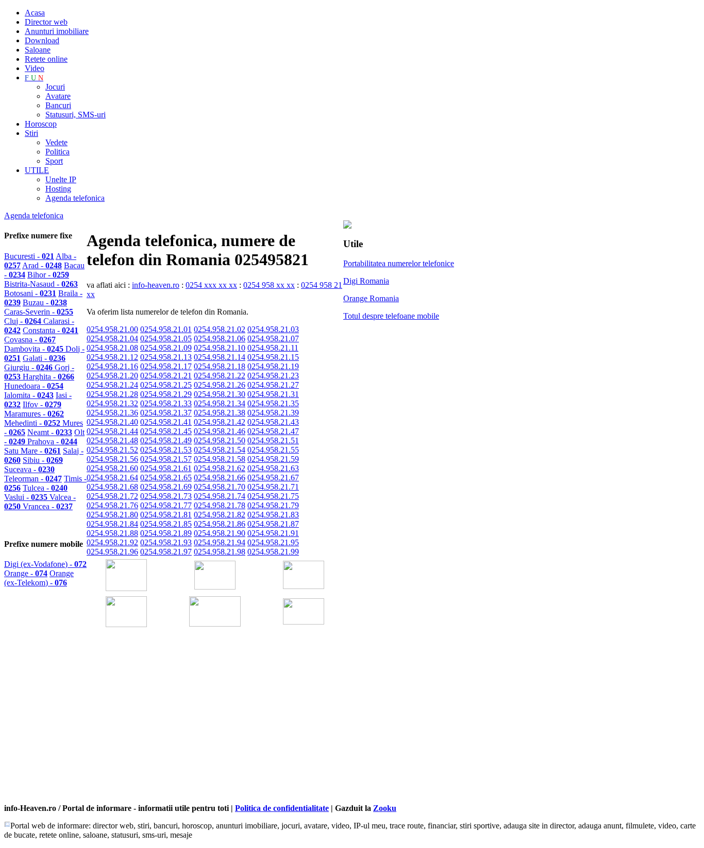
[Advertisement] (207, 729)
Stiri (31, 133)
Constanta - (50, 330)
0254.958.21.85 (166, 524)
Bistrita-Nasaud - (41, 284)
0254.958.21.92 (112, 542)
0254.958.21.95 (273, 542)
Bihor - (48, 274)
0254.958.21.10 (219, 347)
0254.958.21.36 (112, 412)
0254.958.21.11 (272, 347)
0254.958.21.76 (112, 505)
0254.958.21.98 (219, 551)
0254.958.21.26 (219, 384)
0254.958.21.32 (112, 403)
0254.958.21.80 (112, 514)
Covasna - (30, 339)
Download (42, 40)
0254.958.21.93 (166, 542)
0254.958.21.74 (219, 496)
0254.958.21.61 (166, 468)
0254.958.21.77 (166, 505)
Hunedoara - (33, 386)
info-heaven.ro (155, 285)
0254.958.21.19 (273, 366)
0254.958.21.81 (166, 514)
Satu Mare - (32, 450)
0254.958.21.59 (273, 459)
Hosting (58, 188)
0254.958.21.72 (112, 496)
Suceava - (29, 469)
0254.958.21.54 (219, 449)
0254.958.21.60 (112, 468)
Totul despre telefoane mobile (391, 315)
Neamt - (49, 432)
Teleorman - (33, 478)
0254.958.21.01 (166, 329)
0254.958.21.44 (112, 431)
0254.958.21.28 (112, 394)
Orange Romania (371, 298)
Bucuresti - (29, 256)
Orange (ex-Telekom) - (39, 578)
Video (34, 68)
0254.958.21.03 (273, 329)
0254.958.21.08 (112, 347)
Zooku (384, 808)
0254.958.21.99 (273, 551)
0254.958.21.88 (112, 533)
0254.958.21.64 (112, 477)
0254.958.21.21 (166, 375)
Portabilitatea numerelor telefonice (398, 263)
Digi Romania (366, 280)
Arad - (42, 265)
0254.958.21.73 (166, 496)
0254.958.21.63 (273, 468)
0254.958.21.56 (112, 459)
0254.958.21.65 (166, 477)
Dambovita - (34, 348)
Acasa (35, 12)
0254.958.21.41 (166, 422)
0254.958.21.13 (166, 357)
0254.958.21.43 (273, 422)
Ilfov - (42, 404)
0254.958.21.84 (112, 524)
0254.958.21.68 (112, 486)
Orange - (25, 573)
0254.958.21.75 (273, 496)
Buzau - (45, 302)
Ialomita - (29, 395)
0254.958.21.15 (273, 357)
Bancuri (58, 105)
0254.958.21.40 (112, 422)
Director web (46, 22)
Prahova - (52, 441)
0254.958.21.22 (219, 375)
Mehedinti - (33, 423)
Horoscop (41, 123)
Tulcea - (45, 487)
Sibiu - (43, 460)
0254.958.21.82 (219, 514)
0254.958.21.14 (219, 357)
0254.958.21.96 (112, 551)
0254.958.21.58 (219, 459)
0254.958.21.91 (273, 533)
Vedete (56, 142)
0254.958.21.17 (166, 366)
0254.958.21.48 (112, 440)
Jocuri (55, 86)
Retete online (46, 59)
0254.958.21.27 (273, 384)
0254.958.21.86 (219, 524)
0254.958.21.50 (219, 440)
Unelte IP (60, 179)
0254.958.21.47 (273, 431)
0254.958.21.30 (219, 394)
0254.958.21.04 (112, 338)
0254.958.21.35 (273, 403)
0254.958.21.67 (273, 477)
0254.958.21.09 (166, 347)
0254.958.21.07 (273, 338)
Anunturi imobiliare (57, 31)
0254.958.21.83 (273, 514)
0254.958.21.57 (166, 459)
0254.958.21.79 (273, 505)
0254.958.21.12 (112, 357)
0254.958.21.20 (112, 375)
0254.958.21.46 (219, 431)
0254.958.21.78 (219, 505)
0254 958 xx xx (269, 285)
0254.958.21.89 (166, 533)
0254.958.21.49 (166, 440)
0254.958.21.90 (219, 533)
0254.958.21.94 (219, 542)
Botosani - (30, 293)
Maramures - (34, 413)
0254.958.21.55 (273, 449)
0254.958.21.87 (273, 524)
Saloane (38, 49)
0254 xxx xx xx (211, 285)
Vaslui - (26, 497)
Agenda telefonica (75, 198)
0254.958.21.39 (273, 412)
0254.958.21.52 (112, 449)
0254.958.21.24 (112, 384)
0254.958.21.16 (112, 366)
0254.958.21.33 (166, 403)
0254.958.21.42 (219, 422)
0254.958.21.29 (166, 394)
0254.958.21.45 (166, 431)
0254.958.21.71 (273, 486)
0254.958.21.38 (219, 412)
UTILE (37, 170)
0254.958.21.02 (219, 329)
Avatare (58, 96)
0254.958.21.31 (273, 394)
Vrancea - (48, 506)
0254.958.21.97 (166, 551)
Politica (57, 151)
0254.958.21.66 (219, 477)
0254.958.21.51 (273, 440)
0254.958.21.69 (166, 486)
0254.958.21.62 (219, 468)
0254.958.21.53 (166, 449)
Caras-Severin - (38, 311)
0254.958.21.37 (166, 412)
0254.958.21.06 (219, 338)
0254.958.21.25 (166, 384)
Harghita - (48, 376)
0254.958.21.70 (219, 486)
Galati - (44, 358)
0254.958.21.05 (166, 338)
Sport (54, 161)
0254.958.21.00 (112, 329)
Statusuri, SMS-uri (75, 114)
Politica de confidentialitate (282, 808)
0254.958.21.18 (219, 366)
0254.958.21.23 (273, 375)
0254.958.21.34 (219, 403)
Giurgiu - (29, 367)
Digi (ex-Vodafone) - (45, 564)
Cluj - (23, 321)
